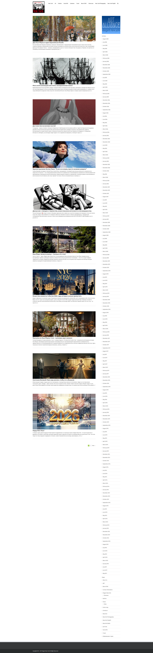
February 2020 (106, 254)
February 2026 (106, 58)
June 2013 (105, 512)
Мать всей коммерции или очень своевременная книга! (53, 85)
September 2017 (106, 348)
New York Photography (108, 617)
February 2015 (106, 447)
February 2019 (106, 293)
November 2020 (106, 225)
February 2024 (106, 132)
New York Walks (106, 623)
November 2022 (106, 167)
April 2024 (105, 125)
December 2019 (106, 261)
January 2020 (106, 257)
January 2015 (106, 451)
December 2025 (106, 64)
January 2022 (106, 183)
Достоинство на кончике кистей (44, 126)
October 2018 (106, 306)
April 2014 (105, 480)
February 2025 (106, 93)
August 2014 (105, 467)
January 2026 (106, 61)
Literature (105, 610)
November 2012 (106, 534)
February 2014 (106, 486)
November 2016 (106, 380)
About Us (105, 580)
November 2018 (106, 303)
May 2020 (105, 245)
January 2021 (106, 219)
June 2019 (105, 280)
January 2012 (106, 563)
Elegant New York (107, 593)
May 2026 (105, 48)
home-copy (105, 607)
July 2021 (105, 199)
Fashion (105, 598)
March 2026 (105, 55)
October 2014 (106, 460)
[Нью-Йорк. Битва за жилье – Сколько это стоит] (64, 239)
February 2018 (106, 331)
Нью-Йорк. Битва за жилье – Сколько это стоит (49, 254)
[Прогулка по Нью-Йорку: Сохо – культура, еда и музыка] (64, 324)
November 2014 (106, 457)
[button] (117, 3)
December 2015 (106, 415)
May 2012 (105, 554)
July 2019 (105, 277)
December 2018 (106, 299)
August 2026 (105, 39)
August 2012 (105, 544)
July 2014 (105, 470)
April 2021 (105, 209)
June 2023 (105, 145)
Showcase (106, 595)
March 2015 (105, 444)
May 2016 (105, 399)
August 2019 (105, 274)
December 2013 (106, 492)
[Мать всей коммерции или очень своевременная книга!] (64, 71)
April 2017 (105, 364)
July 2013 (105, 509)
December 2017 (106, 338)
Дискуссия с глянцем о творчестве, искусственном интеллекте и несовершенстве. (62, 211)
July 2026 (105, 42)
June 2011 (105, 570)
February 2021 (106, 216)
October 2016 (106, 383)
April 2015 (105, 441)
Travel (104, 633)
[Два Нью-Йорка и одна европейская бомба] (64, 28)
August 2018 (105, 312)
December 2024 (106, 100)
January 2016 (106, 412)
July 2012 (105, 547)
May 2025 (105, 84)
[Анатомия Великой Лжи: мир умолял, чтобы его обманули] (64, 366)
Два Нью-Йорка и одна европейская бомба (48, 42)
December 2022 (106, 164)
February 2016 (106, 409)
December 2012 (106, 531)
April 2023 (105, 151)
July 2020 (105, 238)
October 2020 (106, 228)
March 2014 (105, 483)
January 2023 (106, 161)
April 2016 (105, 402)
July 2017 (105, 354)
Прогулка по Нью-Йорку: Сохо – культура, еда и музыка (52, 338)
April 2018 (105, 325)
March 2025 (105, 90)
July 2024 (105, 116)
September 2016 (106, 386)
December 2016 (106, 377)
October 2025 (106, 71)
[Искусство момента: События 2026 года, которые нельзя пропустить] (64, 282)
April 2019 (105, 286)
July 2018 (105, 315)
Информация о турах (108, 636)
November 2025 (106, 67)
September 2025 (106, 74)
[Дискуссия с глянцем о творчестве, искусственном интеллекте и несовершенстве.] (64, 197)
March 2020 (105, 251)
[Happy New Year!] (64, 412)
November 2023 (106, 142)
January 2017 (106, 373)
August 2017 (105, 351)
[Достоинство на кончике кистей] (64, 112)
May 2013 (105, 515)
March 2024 (105, 129)
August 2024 (105, 113)
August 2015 (105, 428)
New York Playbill (107, 620)
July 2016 (105, 393)
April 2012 (105, 557)
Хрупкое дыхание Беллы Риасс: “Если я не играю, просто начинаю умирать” (60, 169)
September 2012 (106, 541)
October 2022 (106, 170)
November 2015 (106, 418)
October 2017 (106, 344)
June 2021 (105, 203)
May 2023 (105, 148)
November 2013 (106, 496)
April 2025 (105, 87)
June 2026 (105, 45)
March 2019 (105, 290)
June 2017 (105, 357)
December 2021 (106, 187)
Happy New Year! (38, 430)
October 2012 (106, 538)
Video (105, 604)
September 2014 (106, 464)
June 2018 (105, 319)
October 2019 (106, 267)
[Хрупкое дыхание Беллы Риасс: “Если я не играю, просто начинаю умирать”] (64, 154)
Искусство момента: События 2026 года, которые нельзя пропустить (57, 296)
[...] (60, 49)
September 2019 (106, 270)
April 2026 (105, 51)
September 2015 (106, 425)
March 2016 (105, 406)
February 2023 (106, 158)
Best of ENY (105, 586)
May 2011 (105, 573)
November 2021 (106, 190)
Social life (105, 629)
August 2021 (105, 196)
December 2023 (106, 138)
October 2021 (106, 193)
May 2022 (105, 174)
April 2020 (105, 248)
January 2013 (106, 528)
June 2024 (105, 119)
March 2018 (105, 328)
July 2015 (105, 431)
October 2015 (106, 422)
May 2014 (105, 476)
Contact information (108, 589)
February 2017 (106, 370)
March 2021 (105, 212)
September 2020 (106, 232)
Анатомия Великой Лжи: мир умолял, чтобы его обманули (53, 380)
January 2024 (106, 135)
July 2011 (105, 567)
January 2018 (106, 335)
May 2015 (105, 438)
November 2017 (106, 341)
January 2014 (106, 489)
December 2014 (106, 454)
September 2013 (106, 502)
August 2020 (105, 235)
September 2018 (106, 309)
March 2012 (105, 560)
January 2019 (106, 296)
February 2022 (106, 180)
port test (105, 626)
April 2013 (105, 518)
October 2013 (106, 499)
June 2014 (105, 473)
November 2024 (106, 103)
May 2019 (105, 283)
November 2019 (106, 264)
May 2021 (105, 206)
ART (104, 583)
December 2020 (106, 222)
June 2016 (105, 396)
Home (104, 601)
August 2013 (105, 505)
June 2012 (105, 550)
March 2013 (105, 521)
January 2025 (106, 96)
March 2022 (105, 177)
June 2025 (105, 80)
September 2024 (106, 109)
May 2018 (105, 322)
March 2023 (105, 154)
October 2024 (106, 106)
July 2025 (105, 77)
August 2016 (105, 389)
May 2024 (105, 122)
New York (105, 613)
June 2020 (105, 241)
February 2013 (106, 525)
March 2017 (105, 367)
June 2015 (105, 434)
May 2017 (105, 360)
